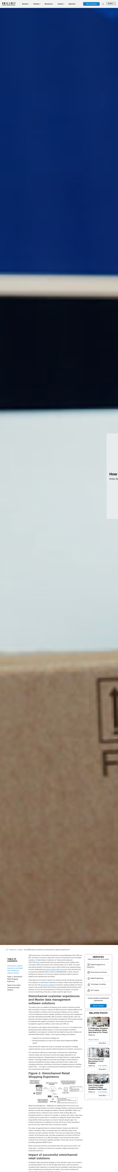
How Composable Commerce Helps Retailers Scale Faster (97, 1087)
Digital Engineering (96, 978)
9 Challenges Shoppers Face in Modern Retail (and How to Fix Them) (98, 1030)
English (110, 3)
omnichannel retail (66, 1027)
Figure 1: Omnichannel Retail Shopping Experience (14, 979)
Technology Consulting (98, 984)
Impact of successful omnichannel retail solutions (13, 987)
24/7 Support (95, 990)
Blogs (20, 950)
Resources (13, 950)
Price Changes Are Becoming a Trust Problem (96, 1061)
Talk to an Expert (91, 4)
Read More (103, 1043)
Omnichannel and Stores (98, 972)
